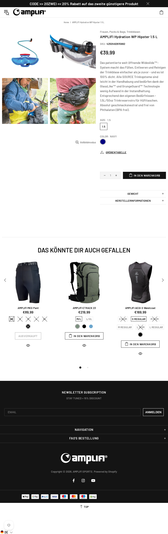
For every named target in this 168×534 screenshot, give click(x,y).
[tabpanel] (28, 308)
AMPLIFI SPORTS (29, 12)
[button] (6, 532)
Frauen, (104, 31)
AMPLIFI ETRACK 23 (84, 308)
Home (66, 22)
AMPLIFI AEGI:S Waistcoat (140, 308)
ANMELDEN (153, 412)
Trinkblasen (133, 31)
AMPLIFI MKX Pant (28, 308)
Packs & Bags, (117, 31)
